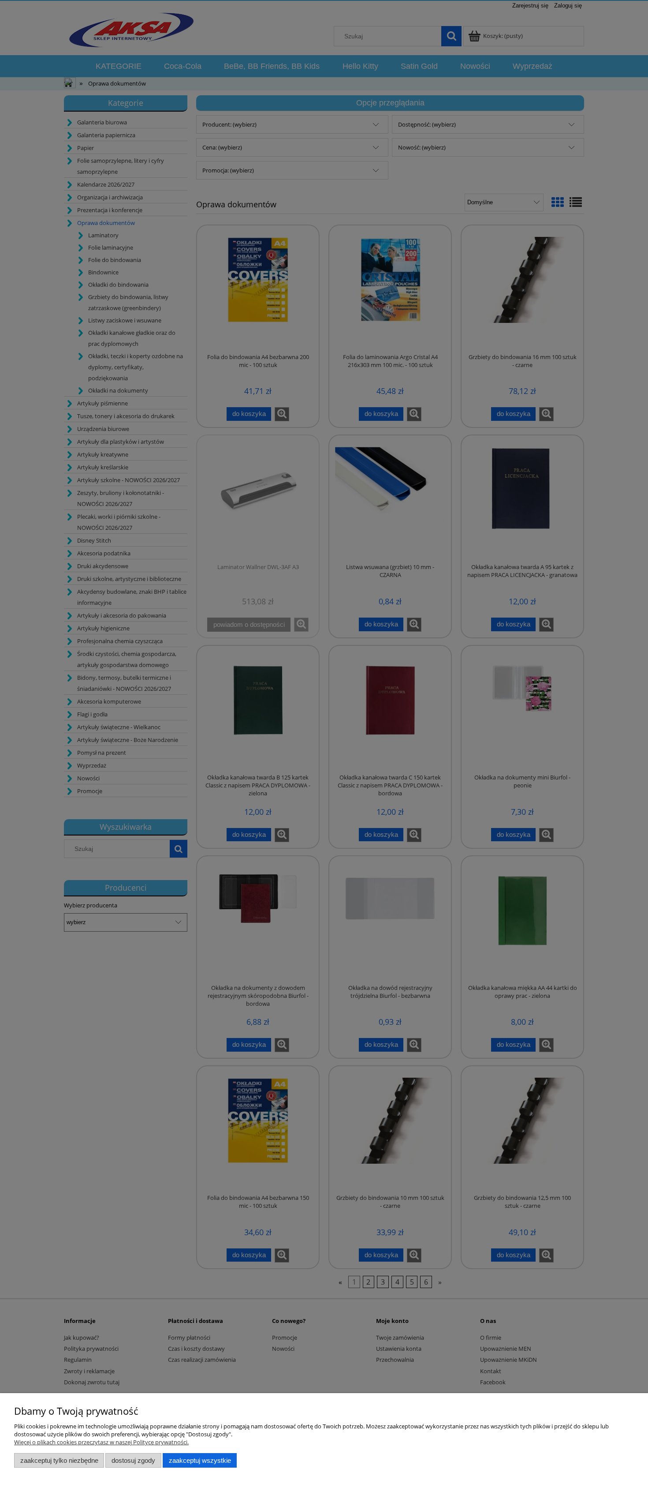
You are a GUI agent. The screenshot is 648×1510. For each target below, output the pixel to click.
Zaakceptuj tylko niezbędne (59, 1460)
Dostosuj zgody (133, 1460)
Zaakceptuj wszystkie (200, 1460)
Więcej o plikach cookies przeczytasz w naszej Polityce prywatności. (101, 1442)
